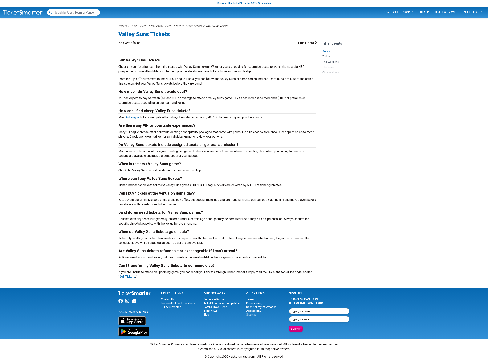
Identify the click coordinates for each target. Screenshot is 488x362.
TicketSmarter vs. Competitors (222, 303)
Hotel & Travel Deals (215, 307)
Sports (408, 12)
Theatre (424, 12)
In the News (211, 310)
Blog (206, 314)
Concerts (391, 12)
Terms (250, 299)
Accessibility (253, 310)
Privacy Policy (254, 303)
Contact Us (167, 299)
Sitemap (251, 314)
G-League (132, 117)
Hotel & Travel (446, 12)
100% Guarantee (171, 307)
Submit (296, 328)
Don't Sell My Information (261, 307)
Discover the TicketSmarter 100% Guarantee (244, 3)
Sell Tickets (473, 12)
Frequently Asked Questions (178, 303)
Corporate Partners (215, 299)
